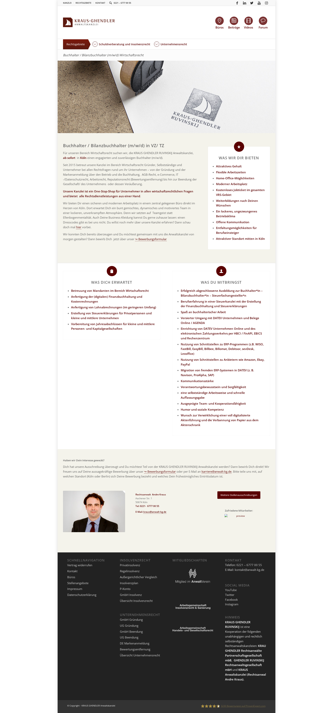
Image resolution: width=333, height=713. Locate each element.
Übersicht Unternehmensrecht (140, 655)
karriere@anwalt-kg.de (216, 471)
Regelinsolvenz (130, 571)
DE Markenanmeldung (134, 643)
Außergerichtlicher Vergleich (138, 577)
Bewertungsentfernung (135, 649)
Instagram (231, 604)
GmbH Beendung (131, 631)
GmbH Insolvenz (131, 595)
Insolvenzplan (129, 583)
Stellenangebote (77, 583)
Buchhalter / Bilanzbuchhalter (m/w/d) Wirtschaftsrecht (103, 55)
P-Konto (125, 589)
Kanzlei (67, 2)
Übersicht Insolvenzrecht (136, 601)
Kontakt (100, 2)
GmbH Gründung (131, 620)
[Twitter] (252, 3)
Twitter (229, 595)
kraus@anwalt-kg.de (154, 511)
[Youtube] (259, 3)
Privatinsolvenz (130, 565)
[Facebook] (237, 3)
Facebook (231, 599)
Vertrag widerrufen (79, 565)
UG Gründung (129, 625)
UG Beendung (129, 637)
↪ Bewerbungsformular (151, 239)
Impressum (74, 589)
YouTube (231, 590)
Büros (71, 577)
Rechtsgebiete (83, 2)
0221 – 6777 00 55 (122, 2)
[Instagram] (266, 3)
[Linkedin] (244, 3)
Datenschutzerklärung (81, 595)
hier (78, 227)
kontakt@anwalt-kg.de (249, 570)
